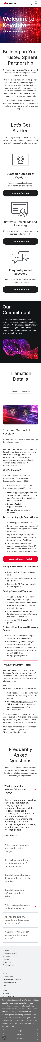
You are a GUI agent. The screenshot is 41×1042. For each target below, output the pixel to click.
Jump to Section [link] (20, 193)
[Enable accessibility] (4, 1038)
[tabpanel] (20, 568)
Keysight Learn (7, 962)
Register (10, 526)
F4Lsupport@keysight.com (14, 732)
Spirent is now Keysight (13, 70)
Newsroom (6, 993)
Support (6, 973)
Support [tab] (15, 391)
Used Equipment (8, 965)
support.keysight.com (16, 507)
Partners (5, 968)
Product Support (8, 976)
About (5, 990)
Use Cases (6, 956)
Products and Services (10, 953)
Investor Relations (8, 996)
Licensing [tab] (26, 391)
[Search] (30, 3)
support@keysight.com (22, 701)
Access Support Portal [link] (20, 559)
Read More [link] (9, 835)
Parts (4, 985)
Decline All (20, 1034)
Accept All (20, 1031)
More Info (20, 1038)
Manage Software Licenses (12, 979)
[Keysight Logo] (11, 4)
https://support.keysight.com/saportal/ (19, 688)
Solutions (6, 959)
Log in (9, 535)
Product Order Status (10, 982)
